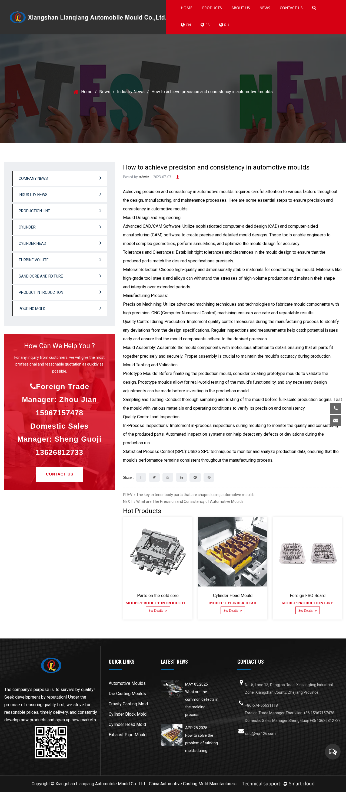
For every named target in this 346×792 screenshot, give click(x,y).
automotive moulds (215, 191)
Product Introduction (41, 292)
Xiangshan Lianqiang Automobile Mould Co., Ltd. (100, 783)
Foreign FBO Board (307, 595)
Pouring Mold (32, 309)
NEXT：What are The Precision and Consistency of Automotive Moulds (183, 501)
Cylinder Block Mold (128, 714)
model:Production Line (307, 603)
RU (226, 25)
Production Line (34, 211)
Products (212, 8)
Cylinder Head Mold (127, 724)
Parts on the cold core (158, 595)
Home (186, 8)
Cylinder (27, 227)
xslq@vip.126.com (295, 437)
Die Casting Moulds (127, 693)
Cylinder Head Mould (232, 595)
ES (206, 25)
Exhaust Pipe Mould (128, 734)
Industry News (131, 91)
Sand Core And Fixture (41, 276)
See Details (156, 610)
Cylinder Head (32, 243)
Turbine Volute (34, 260)
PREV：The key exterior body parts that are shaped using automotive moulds (189, 495)
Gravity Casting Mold (128, 703)
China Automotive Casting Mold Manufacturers (193, 783)
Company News (33, 178)
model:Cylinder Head (232, 603)
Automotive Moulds (127, 683)
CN (188, 25)
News (265, 8)
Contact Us (291, 8)
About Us (240, 8)
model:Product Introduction (158, 603)
